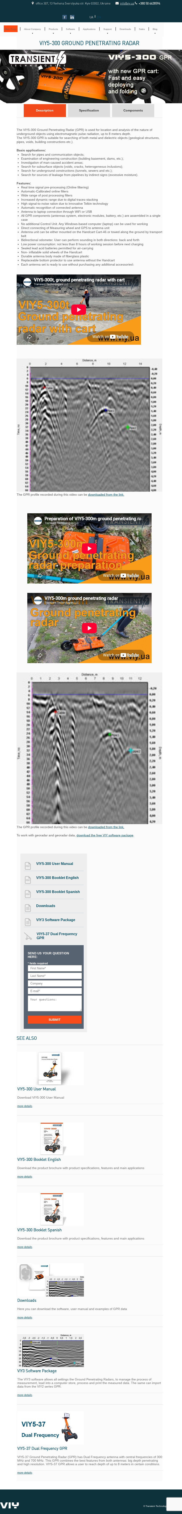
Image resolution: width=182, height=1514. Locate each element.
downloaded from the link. (106, 494)
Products (53, 29)
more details (24, 1106)
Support (107, 29)
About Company (32, 29)
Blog (155, 29)
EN (99, 17)
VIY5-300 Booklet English (57, 878)
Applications (89, 29)
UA (91, 17)
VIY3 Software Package (55, 920)
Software (70, 29)
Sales (142, 29)
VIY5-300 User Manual (54, 864)
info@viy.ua (122, 3)
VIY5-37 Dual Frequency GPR (57, 936)
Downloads (125, 29)
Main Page (10, 29)
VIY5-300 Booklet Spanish (58, 892)
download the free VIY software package (105, 835)
